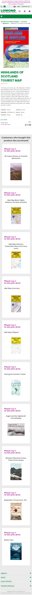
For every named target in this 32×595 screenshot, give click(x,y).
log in (6, 122)
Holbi (16, 593)
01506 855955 (2, 7)
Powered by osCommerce (25, 593)
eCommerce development (7, 593)
